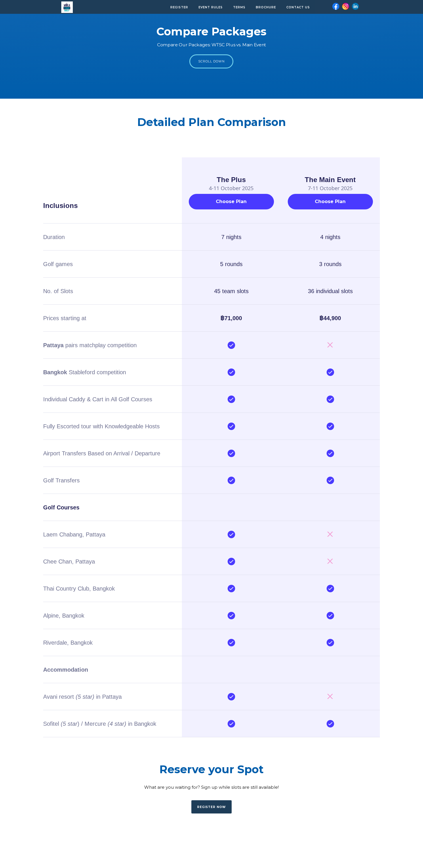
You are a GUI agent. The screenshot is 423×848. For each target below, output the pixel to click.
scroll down (211, 61)
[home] (67, 6)
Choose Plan (231, 201)
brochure (266, 7)
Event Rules (211, 7)
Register (179, 7)
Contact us (298, 7)
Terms (239, 7)
